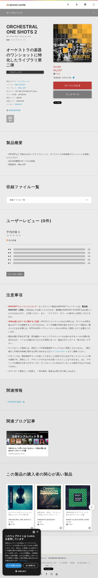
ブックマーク (72, 94)
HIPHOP (22, 85)
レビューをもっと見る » (15, 274)
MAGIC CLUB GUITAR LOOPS (77, 520)
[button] (92, 507)
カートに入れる (72, 85)
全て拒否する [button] (30, 565)
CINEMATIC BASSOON (46, 520)
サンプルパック (24, 81)
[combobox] (34, 532)
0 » (24, 40)
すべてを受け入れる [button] (13, 565)
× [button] (37, 532)
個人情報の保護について (84, 563)
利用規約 (72, 563)
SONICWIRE (16, 4)
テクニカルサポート (59, 351)
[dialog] (22, 552)
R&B (16, 85)
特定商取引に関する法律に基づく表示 (46, 563)
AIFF (24, 88)
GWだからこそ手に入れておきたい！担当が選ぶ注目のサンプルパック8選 (27, 449)
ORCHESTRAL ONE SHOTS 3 (19, 520)
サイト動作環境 (63, 563)
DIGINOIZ (18, 104)
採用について (49, 565)
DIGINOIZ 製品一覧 (16, 402)
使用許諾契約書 (13, 110)
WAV (20, 88)
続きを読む (24, 560)
